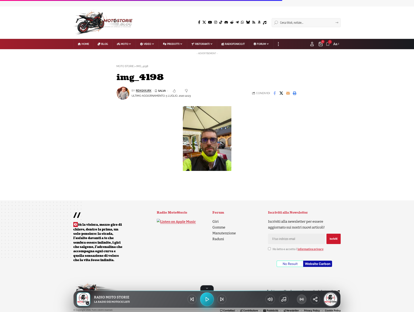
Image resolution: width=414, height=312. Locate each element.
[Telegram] (237, 22)
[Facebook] (199, 22)
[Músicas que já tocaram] (284, 299)
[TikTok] (220, 22)
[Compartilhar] (315, 299)
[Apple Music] (264, 22)
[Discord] (226, 22)
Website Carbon (317, 264)
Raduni (218, 239)
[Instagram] (215, 22)
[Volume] (270, 299)
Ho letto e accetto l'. (298, 249)
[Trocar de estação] (301, 299)
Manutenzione (224, 233)
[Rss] (254, 22)
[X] (204, 22)
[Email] (288, 93)
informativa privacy (310, 249)
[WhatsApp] (242, 22)
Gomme (218, 227)
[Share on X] (281, 93)
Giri (215, 221)
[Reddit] (232, 22)
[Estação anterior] (192, 299)
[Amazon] (259, 22)
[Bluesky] (248, 22)
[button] (278, 44)
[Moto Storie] (103, 23)
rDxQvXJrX (143, 90)
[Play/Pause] (207, 299)
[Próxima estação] (221, 299)
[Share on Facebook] (274, 93)
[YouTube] (210, 22)
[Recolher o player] (207, 288)
